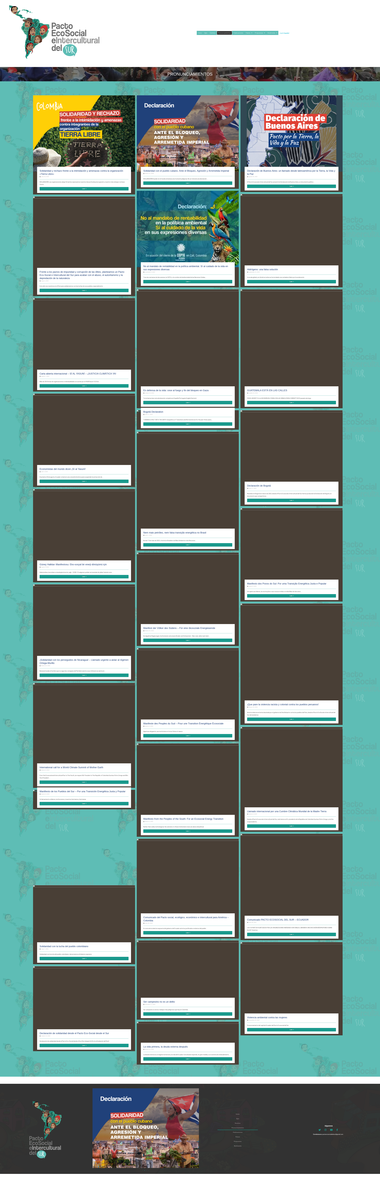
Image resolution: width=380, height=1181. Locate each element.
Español (286, 33)
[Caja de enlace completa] (84, 144)
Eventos (212, 33)
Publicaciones (238, 33)
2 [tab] (145, 1170)
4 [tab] (149, 1170)
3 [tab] (147, 1170)
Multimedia (271, 33)
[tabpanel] (146, 1128)
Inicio (200, 33)
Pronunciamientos (224, 33)
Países (248, 33)
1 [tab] (143, 1170)
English (282, 33)
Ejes (205, 33)
